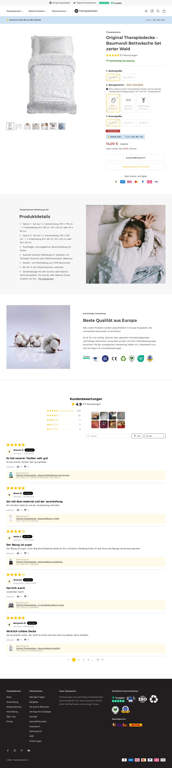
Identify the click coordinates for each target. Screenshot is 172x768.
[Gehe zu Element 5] (44, 126)
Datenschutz (35, 731)
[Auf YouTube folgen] (28, 750)
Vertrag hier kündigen (40, 711)
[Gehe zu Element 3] (27, 126)
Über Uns (11, 716)
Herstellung (12, 711)
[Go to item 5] (95, 424)
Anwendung (12, 702)
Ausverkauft (136, 158)
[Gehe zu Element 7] (62, 126)
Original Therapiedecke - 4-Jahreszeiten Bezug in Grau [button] (40, 605)
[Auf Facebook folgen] (7, 750)
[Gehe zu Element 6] (53, 126)
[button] (113, 55)
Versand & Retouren (39, 707)
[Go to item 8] (121, 424)
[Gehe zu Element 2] (19, 126)
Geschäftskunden (37, 721)
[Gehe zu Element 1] (10, 126)
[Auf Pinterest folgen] (21, 750)
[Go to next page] (103, 660)
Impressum (34, 726)
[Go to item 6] (104, 424)
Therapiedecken (113, 32)
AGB (31, 736)
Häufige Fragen (37, 697)
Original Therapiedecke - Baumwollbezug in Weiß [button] (37, 518)
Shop (8, 697)
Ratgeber (34, 702)
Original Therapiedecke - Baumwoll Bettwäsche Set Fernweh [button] (42, 475)
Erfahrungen (35, 741)
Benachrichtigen (136, 167)
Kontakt (33, 716)
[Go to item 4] (121, 416)
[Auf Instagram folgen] (14, 750)
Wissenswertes (13, 707)
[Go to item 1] (95, 416)
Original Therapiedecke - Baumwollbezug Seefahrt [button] (38, 648)
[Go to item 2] (104, 416)
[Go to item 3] (112, 416)
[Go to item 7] (112, 424)
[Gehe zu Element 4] (36, 126)
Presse (9, 721)
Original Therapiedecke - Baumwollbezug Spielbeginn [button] (39, 562)
